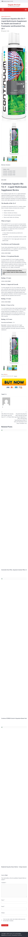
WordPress (19, 935)
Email (2, 906)
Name (3, 900)
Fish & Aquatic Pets (5, 16)
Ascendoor (9, 935)
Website (3, 912)
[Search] (26, 10)
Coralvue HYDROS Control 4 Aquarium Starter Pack (14, 718)
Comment (3, 882)
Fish (6, 394)
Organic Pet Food (14, 5)
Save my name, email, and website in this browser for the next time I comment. (14, 920)
